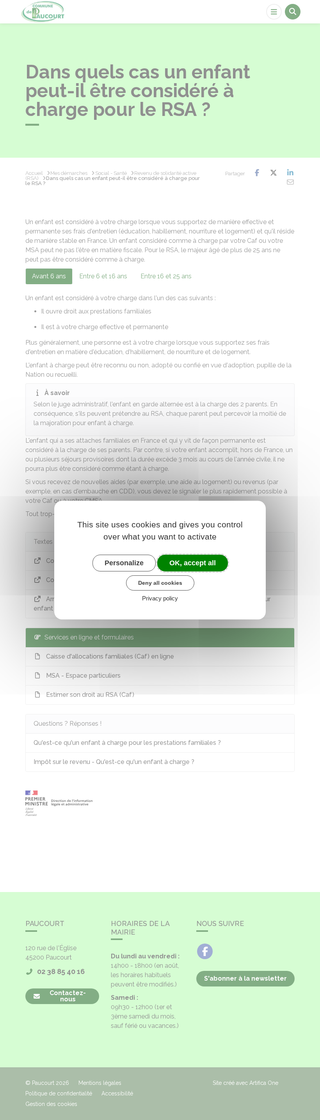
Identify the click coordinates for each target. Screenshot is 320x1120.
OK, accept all (192, 562)
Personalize (124, 562)
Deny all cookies (160, 583)
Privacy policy (160, 598)
